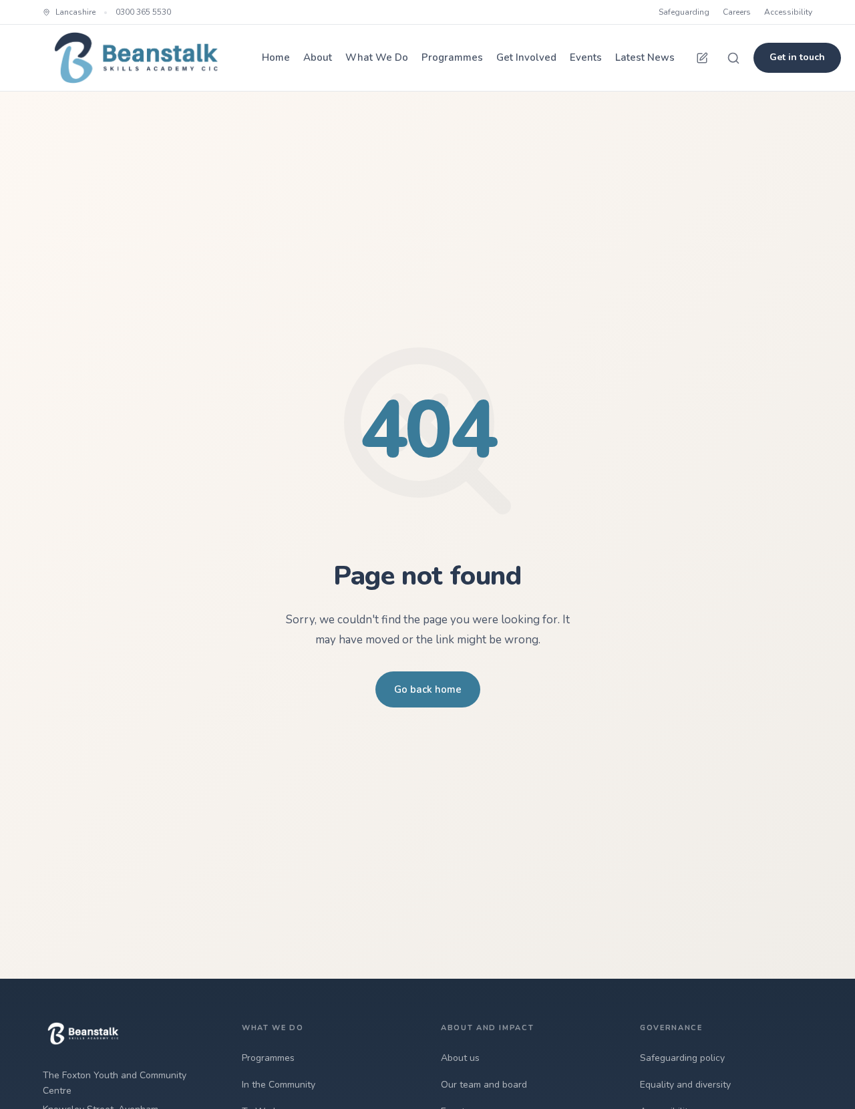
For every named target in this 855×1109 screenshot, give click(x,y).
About (317, 57)
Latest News (645, 57)
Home (276, 57)
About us (460, 1058)
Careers (737, 12)
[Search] (733, 58)
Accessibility (788, 12)
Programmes (452, 57)
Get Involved (526, 57)
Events (586, 57)
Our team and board (484, 1084)
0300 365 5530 (143, 12)
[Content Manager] (702, 58)
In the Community (278, 1084)
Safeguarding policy (682, 1058)
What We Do (376, 57)
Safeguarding (684, 12)
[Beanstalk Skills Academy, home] (136, 58)
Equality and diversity (685, 1084)
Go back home (428, 689)
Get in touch (797, 57)
